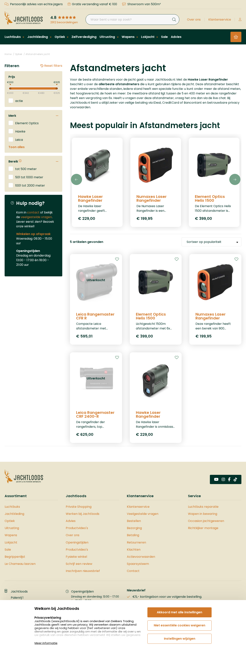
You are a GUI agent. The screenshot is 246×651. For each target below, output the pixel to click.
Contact (133, 571)
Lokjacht (148, 37)
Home (8, 54)
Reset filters (53, 66)
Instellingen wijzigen (179, 638)
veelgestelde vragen (36, 217)
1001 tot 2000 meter (30, 185)
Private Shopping (78, 506)
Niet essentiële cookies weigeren (179, 625)
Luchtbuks (13, 37)
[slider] (7, 88)
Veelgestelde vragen (142, 514)
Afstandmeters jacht (38, 54)
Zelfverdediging (83, 37)
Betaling (133, 535)
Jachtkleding (38, 37)
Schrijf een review (79, 564)
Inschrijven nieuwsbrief (83, 571)
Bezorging (134, 528)
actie (19, 101)
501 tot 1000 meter (29, 177)
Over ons (194, 19)
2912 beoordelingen (64, 22)
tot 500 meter (26, 169)
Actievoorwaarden (141, 556)
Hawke (20, 131)
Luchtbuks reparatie (203, 506)
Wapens (128, 37)
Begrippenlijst (15, 556)
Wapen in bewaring (202, 514)
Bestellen (134, 521)
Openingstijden (77, 542)
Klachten (133, 549)
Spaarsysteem (138, 564)
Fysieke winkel (76, 556)
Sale (164, 37)
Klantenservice (219, 19)
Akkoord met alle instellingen (179, 612)
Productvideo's (77, 528)
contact (33, 212)
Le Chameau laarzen (20, 564)
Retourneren (136, 542)
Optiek (60, 37)
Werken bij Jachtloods (82, 514)
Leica (19, 140)
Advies (176, 37)
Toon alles (16, 147)
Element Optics (27, 123)
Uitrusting (108, 37)
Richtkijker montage (203, 528)
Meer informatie (46, 643)
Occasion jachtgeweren (206, 521)
